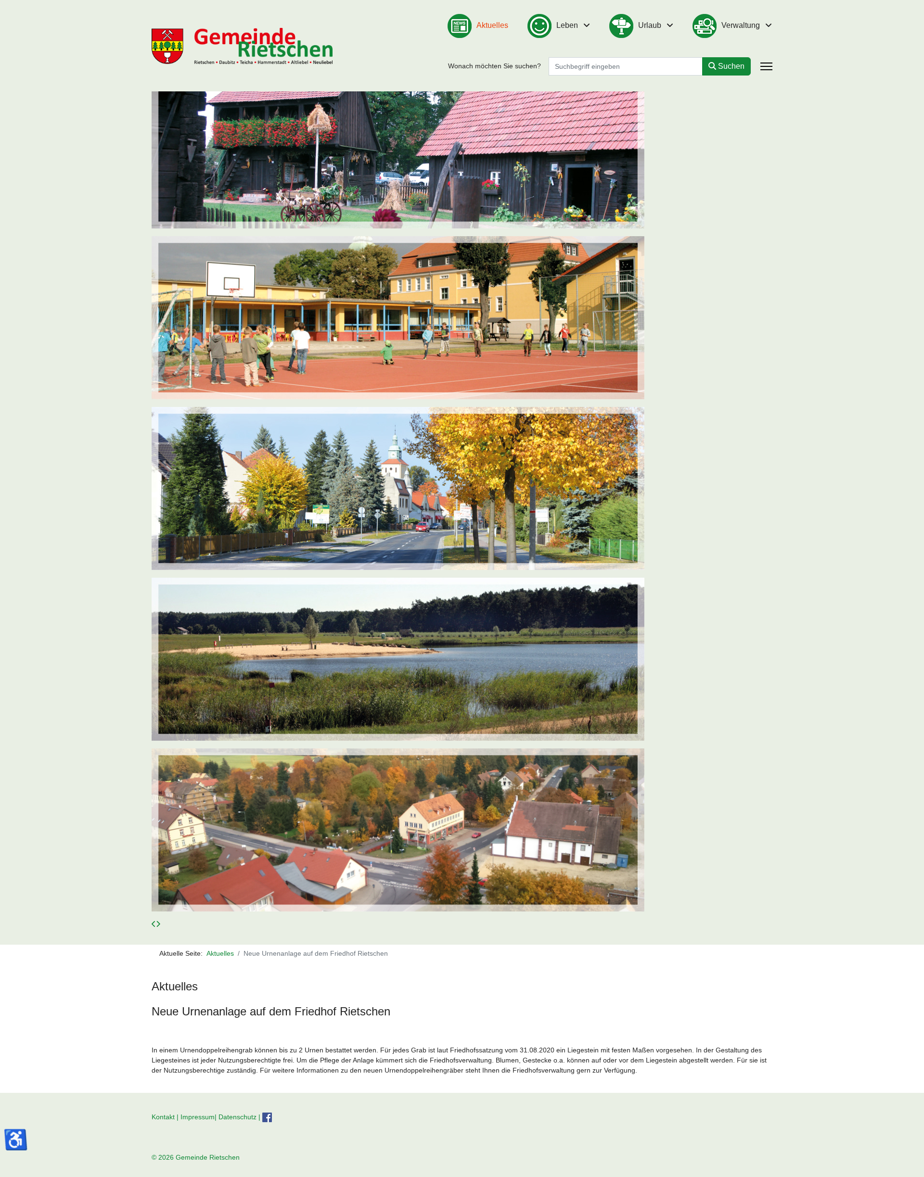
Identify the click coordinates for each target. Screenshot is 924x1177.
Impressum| (199, 1116)
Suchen (730, 66)
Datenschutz (237, 1116)
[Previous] (154, 924)
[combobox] (626, 66)
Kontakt (163, 1116)
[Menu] (766, 66)
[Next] (158, 924)
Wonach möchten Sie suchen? (494, 66)
